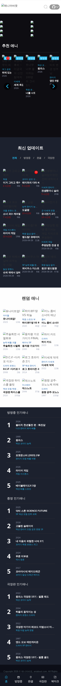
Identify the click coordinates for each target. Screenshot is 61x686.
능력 (24, 207)
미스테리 (26, 385)
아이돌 (6, 315)
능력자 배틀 (38, 207)
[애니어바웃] (14, 3)
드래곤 (30, 575)
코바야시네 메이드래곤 (28, 571)
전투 (30, 514)
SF (23, 265)
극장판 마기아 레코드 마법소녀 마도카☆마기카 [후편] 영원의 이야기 (35, 627)
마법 (19, 342)
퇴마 (29, 428)
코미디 (45, 65)
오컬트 (36, 179)
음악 (33, 234)
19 (42, 529)
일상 (29, 234)
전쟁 (53, 210)
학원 (28, 90)
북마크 (55, 681)
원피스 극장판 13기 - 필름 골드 (32, 657)
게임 (5, 230)
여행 (34, 459)
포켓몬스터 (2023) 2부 (28, 455)
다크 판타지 (21, 428)
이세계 (17, 81)
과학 (35, 514)
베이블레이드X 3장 (26, 485)
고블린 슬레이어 (24, 526)
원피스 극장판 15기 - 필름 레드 (32, 596)
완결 (30, 681)
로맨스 (33, 90)
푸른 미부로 (22, 556)
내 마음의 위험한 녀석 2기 (30, 541)
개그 (4, 69)
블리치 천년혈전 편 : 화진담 (30, 425)
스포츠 (30, 319)
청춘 (22, 559)
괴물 (5, 210)
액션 (40, 65)
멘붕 (57, 210)
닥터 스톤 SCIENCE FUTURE (31, 510)
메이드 (37, 575)
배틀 (32, 265)
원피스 (19, 440)
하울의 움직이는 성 (26, 611)
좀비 (44, 319)
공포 (9, 69)
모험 (57, 187)
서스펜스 (12, 230)
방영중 (18, 681)
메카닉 (25, 342)
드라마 (45, 338)
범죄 (19, 389)
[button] (53, 86)
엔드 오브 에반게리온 (27, 642)
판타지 (53, 77)
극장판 (43, 681)
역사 (18, 559)
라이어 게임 (22, 470)
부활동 (36, 319)
